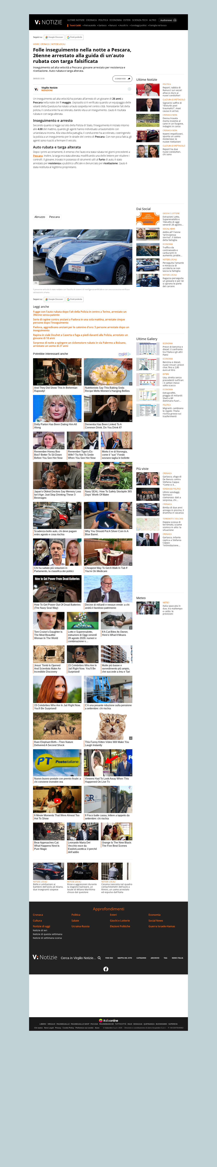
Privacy (58, 1028)
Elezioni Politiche (120, 926)
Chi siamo (38, 1028)
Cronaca (38, 914)
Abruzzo (39, 217)
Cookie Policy (68, 1028)
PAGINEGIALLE (63, 1024)
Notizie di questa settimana (47, 934)
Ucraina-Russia (80, 926)
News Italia (177, 958)
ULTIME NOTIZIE (76, 20)
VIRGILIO (51, 1024)
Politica (75, 914)
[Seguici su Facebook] (105, 970)
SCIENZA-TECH (140, 20)
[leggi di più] (129, 89)
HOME (36, 44)
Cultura (37, 920)
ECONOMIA (116, 20)
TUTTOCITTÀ (120, 1024)
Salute (75, 920)
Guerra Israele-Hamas (162, 926)
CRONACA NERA (170, 115)
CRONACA (91, 20)
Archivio (155, 958)
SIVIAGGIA (137, 1024)
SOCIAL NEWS (169, 229)
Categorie (141, 958)
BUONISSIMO (161, 1024)
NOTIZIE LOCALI (58, 44)
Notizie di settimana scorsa (47, 937)
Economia (154, 914)
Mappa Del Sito (125, 958)
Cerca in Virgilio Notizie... (78, 958)
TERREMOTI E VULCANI (173, 519)
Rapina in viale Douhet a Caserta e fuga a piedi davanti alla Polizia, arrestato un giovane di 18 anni (80, 336)
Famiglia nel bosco (158, 25)
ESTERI (127, 20)
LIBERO (43, 1024)
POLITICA (103, 20)
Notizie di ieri (40, 930)
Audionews (166, 20)
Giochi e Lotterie (120, 920)
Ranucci (113, 25)
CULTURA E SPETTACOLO (174, 100)
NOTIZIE (52, 22)
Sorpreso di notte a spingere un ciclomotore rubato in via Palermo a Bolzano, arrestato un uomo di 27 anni (79, 344)
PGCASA (94, 1024)
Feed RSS (109, 958)
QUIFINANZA (149, 1024)
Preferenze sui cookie (84, 1028)
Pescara (54, 217)
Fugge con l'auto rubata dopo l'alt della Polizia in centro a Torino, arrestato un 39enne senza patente (79, 313)
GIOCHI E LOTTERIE (171, 213)
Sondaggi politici (138, 25)
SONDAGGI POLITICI (171, 489)
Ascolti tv (124, 25)
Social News (156, 920)
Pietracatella (90, 25)
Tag (165, 958)
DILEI (130, 1024)
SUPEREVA (173, 1024)
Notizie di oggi (41, 926)
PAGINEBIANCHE (106, 1024)
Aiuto (97, 1028)
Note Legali (49, 1028)
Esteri (113, 914)
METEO (166, 602)
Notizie (48, 957)
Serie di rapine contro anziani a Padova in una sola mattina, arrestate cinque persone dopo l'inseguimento (79, 321)
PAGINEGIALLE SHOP (80, 1024)
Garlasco (102, 25)
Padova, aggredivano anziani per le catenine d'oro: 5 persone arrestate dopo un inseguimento (81, 328)
